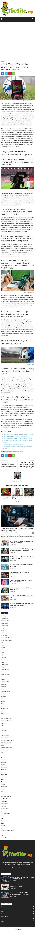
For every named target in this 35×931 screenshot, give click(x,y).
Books (2, 645)
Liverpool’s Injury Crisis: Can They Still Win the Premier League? (6, 497)
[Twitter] (6, 73)
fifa (8, 451)
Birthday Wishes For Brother (7, 637)
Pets (2, 791)
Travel (2, 823)
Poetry (2, 794)
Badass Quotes (4, 623)
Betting (2, 630)
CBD (2, 654)
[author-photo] (17, 475)
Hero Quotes (3, 730)
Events (2, 689)
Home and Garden (5, 735)
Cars (2, 650)
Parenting (3, 789)
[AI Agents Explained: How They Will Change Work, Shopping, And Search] (5, 606)
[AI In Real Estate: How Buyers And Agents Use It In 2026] (5, 567)
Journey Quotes (4, 750)
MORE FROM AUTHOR (23, 485)
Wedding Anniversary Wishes (7, 830)
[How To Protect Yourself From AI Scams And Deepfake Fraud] (5, 582)
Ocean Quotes (4, 786)
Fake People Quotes (5, 691)
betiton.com (4, 134)
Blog (2, 642)
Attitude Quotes (4, 618)
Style (2, 816)
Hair (2, 725)
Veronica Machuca (6, 69)
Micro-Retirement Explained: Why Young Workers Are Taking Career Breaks (21, 549)
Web (2, 828)
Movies (2, 779)
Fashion (2, 694)
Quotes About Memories (6, 796)
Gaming (2, 713)
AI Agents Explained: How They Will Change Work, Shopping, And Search (22, 604)
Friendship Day (4, 708)
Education (3, 679)
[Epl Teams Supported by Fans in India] (29, 492)
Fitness (2, 703)
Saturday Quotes (4, 808)
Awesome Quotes (5, 620)
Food (2, 706)
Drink (2, 672)
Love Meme (3, 764)
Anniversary (3, 615)
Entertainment (4, 684)
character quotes (4, 659)
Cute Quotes (3, 667)
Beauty (2, 628)
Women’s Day (4, 837)
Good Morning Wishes (6, 720)
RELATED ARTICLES (12, 485)
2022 (6, 451)
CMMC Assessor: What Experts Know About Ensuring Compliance (17, 530)
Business (3, 647)
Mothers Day (3, 769)
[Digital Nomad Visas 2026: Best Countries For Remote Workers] (5, 575)
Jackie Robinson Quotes (6, 747)
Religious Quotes (4, 803)
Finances (3, 701)
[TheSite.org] (17, 8)
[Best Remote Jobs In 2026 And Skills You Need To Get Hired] (5, 590)
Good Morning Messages (6, 718)
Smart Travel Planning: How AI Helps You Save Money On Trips (21, 541)
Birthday (2, 633)
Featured (3, 698)
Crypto (2, 662)
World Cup (20, 451)
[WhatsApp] (13, 73)
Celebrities (3, 657)
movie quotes (4, 776)
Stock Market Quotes (5, 813)
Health (2, 728)
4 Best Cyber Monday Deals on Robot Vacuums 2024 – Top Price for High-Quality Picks (26, 465)
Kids (2, 752)
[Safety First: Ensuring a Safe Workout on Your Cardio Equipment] (17, 492)
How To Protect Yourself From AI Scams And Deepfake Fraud (21, 580)
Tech (2, 818)
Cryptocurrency (4, 664)
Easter (2, 676)
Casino (2, 652)
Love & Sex (3, 762)
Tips (2, 820)
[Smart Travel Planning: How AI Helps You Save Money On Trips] (5, 543)
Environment (3, 686)
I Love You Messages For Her (7, 737)
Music (2, 781)
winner (2, 835)
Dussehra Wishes (5, 674)
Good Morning (4, 715)
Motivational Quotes (5, 772)
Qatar (12, 451)
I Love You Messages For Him (7, 740)
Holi (2, 733)
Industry (2, 745)
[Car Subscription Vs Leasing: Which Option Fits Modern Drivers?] (5, 559)
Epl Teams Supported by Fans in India (29, 497)
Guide (2, 723)
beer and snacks (28, 325)
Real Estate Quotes (5, 798)
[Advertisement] (17, 42)
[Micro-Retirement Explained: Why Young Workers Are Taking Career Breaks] (5, 551)
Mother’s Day (4, 767)
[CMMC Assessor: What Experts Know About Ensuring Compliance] (17, 516)
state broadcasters (9, 203)
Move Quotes (4, 774)
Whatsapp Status (4, 833)
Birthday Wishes (4, 635)
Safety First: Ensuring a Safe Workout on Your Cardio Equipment (17, 497)
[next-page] (18, 501)
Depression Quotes (5, 669)
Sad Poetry (3, 806)
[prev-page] (16, 501)
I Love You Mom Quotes (6, 742)
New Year (3, 784)
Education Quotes (5, 681)
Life (1, 757)
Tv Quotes (3, 825)
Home (2, 23)
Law (2, 755)
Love (2, 759)
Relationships (4, 801)
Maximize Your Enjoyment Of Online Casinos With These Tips (8, 464)
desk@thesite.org (20, 867)
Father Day (3, 696)
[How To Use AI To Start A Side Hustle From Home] (5, 598)
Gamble (2, 711)
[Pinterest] (10, 73)
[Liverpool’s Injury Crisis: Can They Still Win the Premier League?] (6, 492)
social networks (29, 405)
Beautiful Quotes (4, 625)
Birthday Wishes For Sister (6, 640)
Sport (6, 23)
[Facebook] (2, 73)
